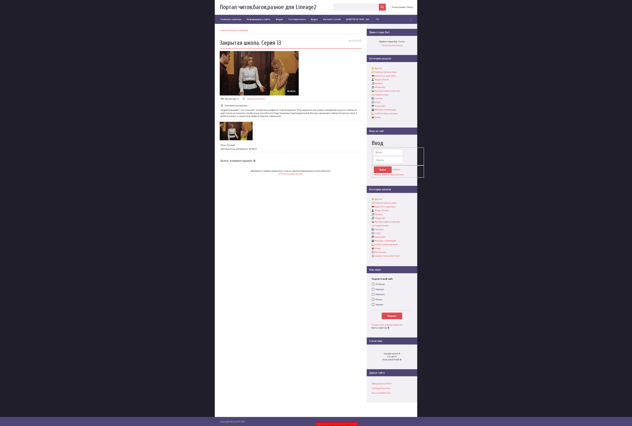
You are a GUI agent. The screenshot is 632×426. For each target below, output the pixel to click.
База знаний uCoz (381, 392)
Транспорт (380, 105)
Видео (233, 30)
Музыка (378, 83)
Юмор (377, 117)
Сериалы (243, 30)
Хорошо (380, 289)
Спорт (377, 102)
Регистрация (398, 7)
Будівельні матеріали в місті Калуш (336, 423)
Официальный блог (382, 383)
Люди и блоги (381, 79)
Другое (378, 68)
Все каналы (380, 252)
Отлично (380, 284)
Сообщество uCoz (381, 388)
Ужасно (379, 304)
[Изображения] (236, 131)
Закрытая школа (256, 98)
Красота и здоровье (385, 75)
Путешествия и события (387, 90)
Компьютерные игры (385, 71)
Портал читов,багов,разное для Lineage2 (268, 7)
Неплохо (380, 294)
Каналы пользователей (386, 255)
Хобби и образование (386, 113)
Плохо (379, 299)
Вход (409, 7)
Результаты (378, 324)
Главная (224, 30)
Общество (379, 87)
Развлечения (381, 94)
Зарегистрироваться (393, 174)
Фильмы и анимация (385, 109)
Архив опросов (394, 324)
